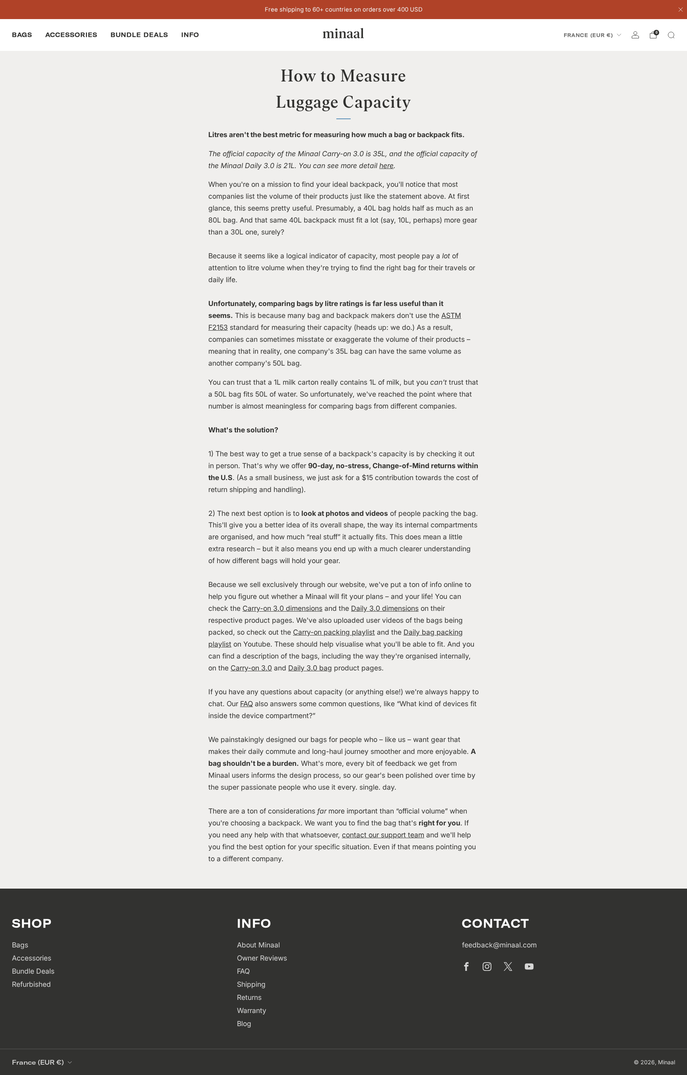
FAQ (246, 703)
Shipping (251, 984)
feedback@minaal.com (499, 945)
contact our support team (383, 835)
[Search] (671, 35)
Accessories (71, 35)
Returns (249, 997)
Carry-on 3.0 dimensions (282, 608)
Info (190, 35)
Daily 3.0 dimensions (385, 608)
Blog (244, 1023)
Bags (22, 35)
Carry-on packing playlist (334, 632)
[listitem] (344, 9)
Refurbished (31, 984)
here (386, 165)
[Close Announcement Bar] (680, 9)
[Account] (635, 35)
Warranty (251, 1010)
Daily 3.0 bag (310, 668)
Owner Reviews (262, 958)
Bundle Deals (139, 35)
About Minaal (258, 945)
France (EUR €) (588, 35)
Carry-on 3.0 (251, 668)
